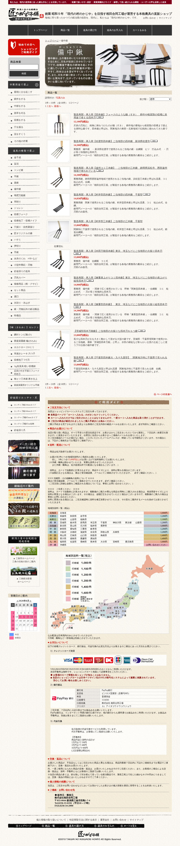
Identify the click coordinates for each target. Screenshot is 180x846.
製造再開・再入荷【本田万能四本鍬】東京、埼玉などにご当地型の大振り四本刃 (118, 251)
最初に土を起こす (23, 92)
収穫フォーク (21, 214)
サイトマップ (165, 18)
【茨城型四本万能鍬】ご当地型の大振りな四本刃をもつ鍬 (106, 331)
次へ (51, 106)
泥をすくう (19, 134)
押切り (17, 246)
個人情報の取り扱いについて (51, 819)
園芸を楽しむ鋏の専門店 (24, 522)
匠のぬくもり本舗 (26, 14)
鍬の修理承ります (24, 473)
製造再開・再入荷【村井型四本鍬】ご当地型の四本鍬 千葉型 (108, 194)
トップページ (40, 30)
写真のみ (60, 97)
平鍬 (16, 176)
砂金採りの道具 (22, 271)
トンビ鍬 (18, 170)
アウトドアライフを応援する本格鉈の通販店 (24, 509)
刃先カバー (19, 277)
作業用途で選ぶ (19, 84)
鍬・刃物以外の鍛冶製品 (26, 309)
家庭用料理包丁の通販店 (24, 495)
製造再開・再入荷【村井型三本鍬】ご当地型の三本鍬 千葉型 (108, 221)
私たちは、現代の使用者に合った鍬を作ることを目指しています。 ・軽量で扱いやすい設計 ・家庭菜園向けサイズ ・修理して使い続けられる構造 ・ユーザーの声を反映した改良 (88, 2)
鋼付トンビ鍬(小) (22, 334)
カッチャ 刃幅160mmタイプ (25, 411)
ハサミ (17, 239)
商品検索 (15, 62)
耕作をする (19, 99)
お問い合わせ (149, 18)
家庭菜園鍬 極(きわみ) (25, 341)
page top (163, 394)
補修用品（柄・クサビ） (26, 284)
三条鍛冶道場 (24, 571)
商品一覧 (65, 30)
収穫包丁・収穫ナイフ (25, 220)
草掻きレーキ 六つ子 (24, 353)
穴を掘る (18, 127)
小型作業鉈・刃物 (23, 265)
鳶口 (16, 296)
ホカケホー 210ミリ (24, 347)
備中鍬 (17, 189)
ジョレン (18, 208)
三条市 (24, 550)
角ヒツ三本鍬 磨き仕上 (25, 379)
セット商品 (19, 290)
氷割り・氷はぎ (22, 302)
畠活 (16, 163)
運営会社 (104, 819)
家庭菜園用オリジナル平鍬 (26, 385)
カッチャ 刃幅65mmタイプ (25, 417)
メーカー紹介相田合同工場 (24, 446)
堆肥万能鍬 (19, 195)
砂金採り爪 (19, 430)
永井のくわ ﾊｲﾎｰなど (25, 258)
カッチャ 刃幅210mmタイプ (25, 405)
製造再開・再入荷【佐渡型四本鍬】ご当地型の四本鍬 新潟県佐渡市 (112, 141)
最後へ (57, 106)
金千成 (17, 157)
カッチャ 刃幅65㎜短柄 (24, 424)
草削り (17, 201)
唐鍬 (16, 182)
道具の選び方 (90, 30)
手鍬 (16, 252)
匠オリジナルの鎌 (23, 233)
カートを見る (130, 826)
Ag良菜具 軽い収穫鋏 (25, 366)
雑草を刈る (19, 113)
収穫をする (19, 120)
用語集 (24, 459)
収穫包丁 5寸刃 (22, 360)
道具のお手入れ (115, 30)
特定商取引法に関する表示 (83, 819)
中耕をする (19, 106)
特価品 (17, 315)
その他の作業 (21, 141)
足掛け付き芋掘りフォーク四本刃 (26, 372)
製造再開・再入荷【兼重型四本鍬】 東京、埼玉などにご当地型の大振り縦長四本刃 (120, 304)
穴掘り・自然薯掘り (24, 227)
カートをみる (139, 30)
